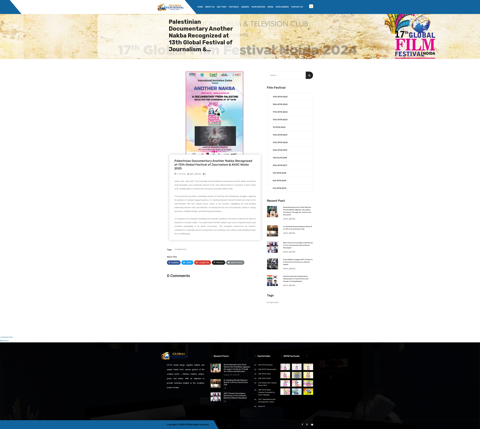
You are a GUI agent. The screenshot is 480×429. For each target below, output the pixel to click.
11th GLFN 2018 (280, 158)
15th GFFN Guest (264, 378)
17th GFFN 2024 (280, 112)
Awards (245, 7)
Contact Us (297, 7)
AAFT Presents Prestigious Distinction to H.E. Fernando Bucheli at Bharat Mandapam (298, 245)
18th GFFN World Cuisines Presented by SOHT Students (266, 392)
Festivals (234, 7)
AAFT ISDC (221, 7)
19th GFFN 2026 (280, 97)
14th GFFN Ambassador (267, 369)
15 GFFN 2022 (279, 127)
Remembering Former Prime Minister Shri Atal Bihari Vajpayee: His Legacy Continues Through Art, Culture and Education (237, 368)
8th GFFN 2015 (279, 181)
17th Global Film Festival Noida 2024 (267, 384)
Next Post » (4, 341)
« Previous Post (6, 337)
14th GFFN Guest (264, 374)
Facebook (175, 263)
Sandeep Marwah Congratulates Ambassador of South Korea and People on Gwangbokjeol (295, 278)
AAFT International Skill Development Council (266, 400)
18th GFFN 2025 (280, 104)
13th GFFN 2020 (280, 142)
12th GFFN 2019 (280, 150)
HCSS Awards (282, 7)
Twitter (189, 263)
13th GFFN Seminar (265, 365)
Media (270, 7)
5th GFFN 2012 (279, 188)
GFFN (187, 425)
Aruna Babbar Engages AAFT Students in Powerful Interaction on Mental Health (298, 262)
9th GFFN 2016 (279, 173)
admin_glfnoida (195, 174)
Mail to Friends (236, 263)
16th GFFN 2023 (280, 119)
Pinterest (219, 263)
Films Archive (258, 7)
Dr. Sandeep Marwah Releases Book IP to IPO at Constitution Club (236, 382)
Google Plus (204, 263)
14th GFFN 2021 (280, 135)
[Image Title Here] (285, 367)
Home (200, 7)
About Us (209, 7)
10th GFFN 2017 (280, 165)
